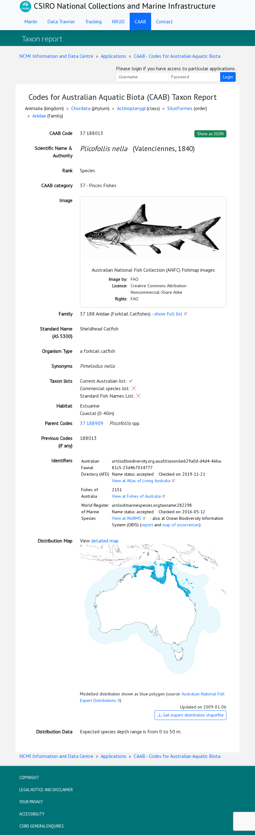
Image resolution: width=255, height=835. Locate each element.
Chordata (80, 108)
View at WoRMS (126, 518)
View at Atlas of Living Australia (141, 480)
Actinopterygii (131, 108)
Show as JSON (210, 133)
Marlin (30, 21)
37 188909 (91, 423)
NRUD (118, 21)
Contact (164, 21)
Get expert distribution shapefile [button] (193, 715)
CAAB (140, 21)
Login (228, 77)
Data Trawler (61, 21)
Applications (113, 56)
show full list (168, 314)
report (147, 525)
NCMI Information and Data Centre (56, 56)
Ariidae (39, 116)
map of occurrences (180, 525)
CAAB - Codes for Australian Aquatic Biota (177, 56)
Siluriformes (179, 108)
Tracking (93, 21)
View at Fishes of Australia (136, 496)
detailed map (104, 540)
